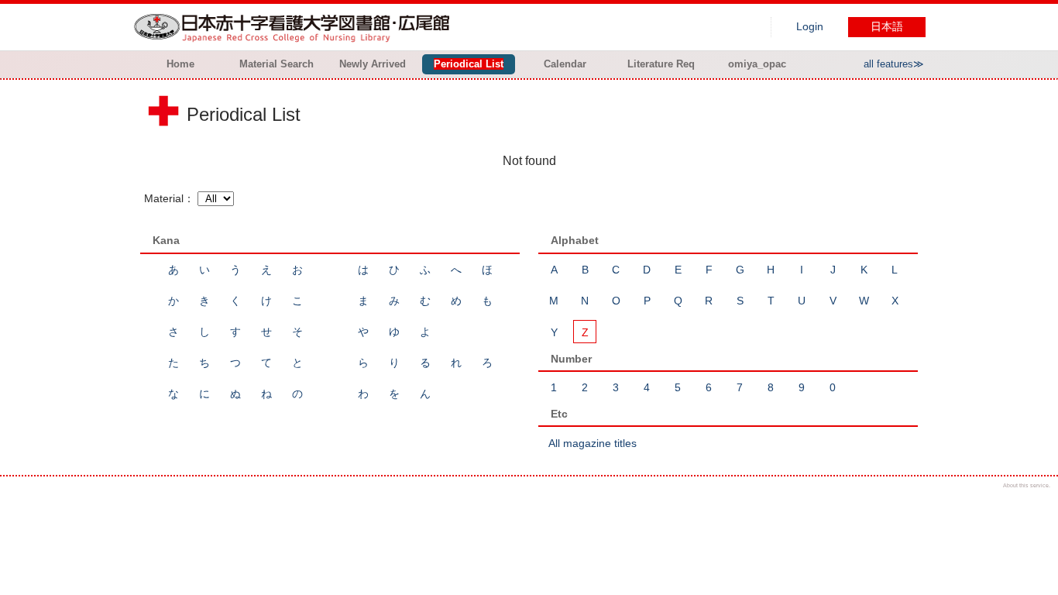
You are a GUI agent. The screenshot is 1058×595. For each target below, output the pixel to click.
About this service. (1026, 485)
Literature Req (661, 64)
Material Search (276, 64)
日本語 (887, 27)
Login (809, 27)
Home (180, 64)
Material (164, 198)
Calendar (565, 64)
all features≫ (894, 64)
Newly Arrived (372, 64)
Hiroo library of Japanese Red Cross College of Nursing (295, 27)
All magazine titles (592, 443)
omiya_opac (757, 64)
